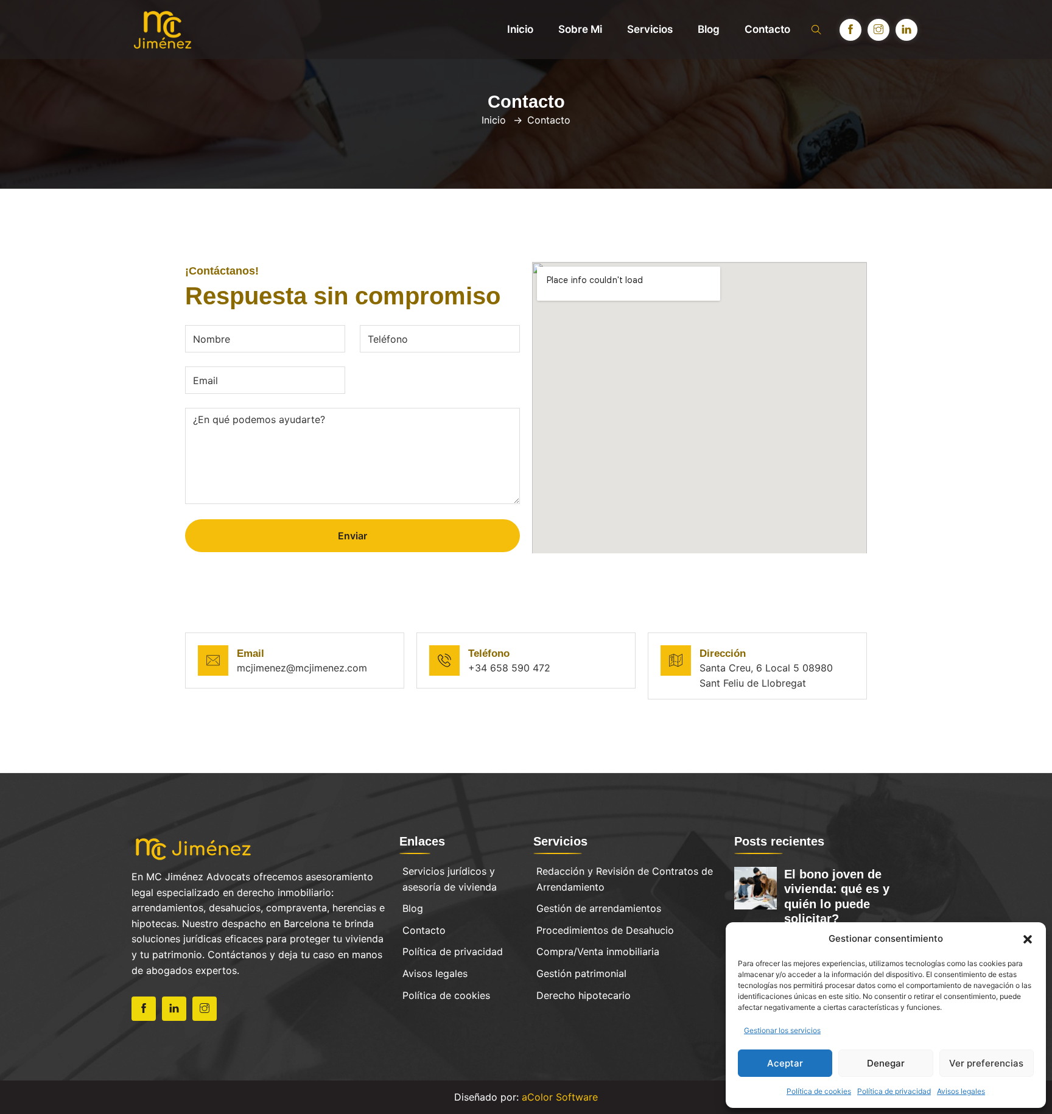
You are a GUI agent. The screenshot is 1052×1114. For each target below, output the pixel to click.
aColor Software (560, 1097)
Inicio (520, 29)
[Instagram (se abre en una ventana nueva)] (878, 30)
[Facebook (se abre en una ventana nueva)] (850, 30)
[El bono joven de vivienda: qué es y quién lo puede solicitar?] (755, 887)
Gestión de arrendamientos (598, 908)
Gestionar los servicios (782, 1030)
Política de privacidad (894, 1091)
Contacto (767, 29)
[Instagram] (204, 1009)
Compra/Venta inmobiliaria (597, 951)
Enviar (352, 536)
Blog (709, 29)
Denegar (886, 1063)
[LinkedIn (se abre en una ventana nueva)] (906, 30)
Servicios (650, 29)
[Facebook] (144, 1009)
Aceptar (785, 1063)
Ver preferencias (986, 1063)
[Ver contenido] (194, 847)
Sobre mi (580, 29)
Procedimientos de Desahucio (605, 930)
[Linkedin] (174, 1009)
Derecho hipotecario (583, 995)
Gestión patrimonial (581, 973)
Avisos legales (961, 1091)
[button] (1028, 939)
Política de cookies (819, 1091)
